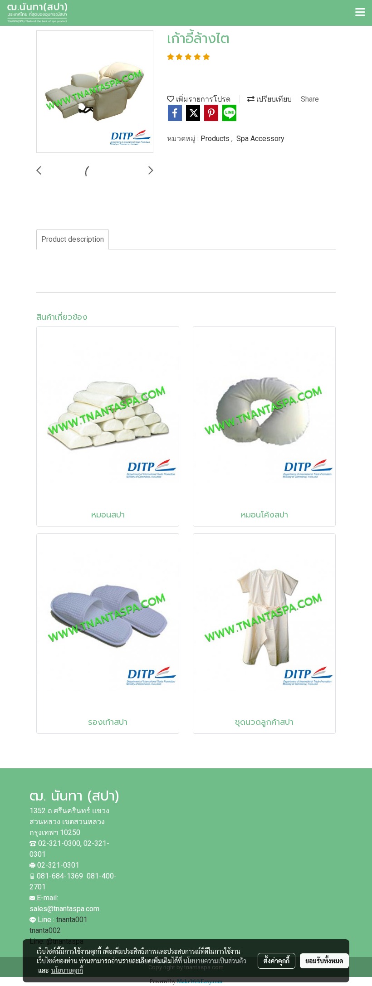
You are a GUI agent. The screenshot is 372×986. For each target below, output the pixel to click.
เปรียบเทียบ (273, 99)
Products (216, 138)
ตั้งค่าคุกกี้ (276, 961)
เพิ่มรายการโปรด (202, 99)
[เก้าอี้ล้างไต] (95, 92)
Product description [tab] (72, 239)
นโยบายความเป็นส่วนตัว (214, 961)
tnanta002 (46, 930)
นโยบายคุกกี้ (67, 970)
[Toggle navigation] (360, 13)
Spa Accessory (260, 138)
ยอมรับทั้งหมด (324, 961)
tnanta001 (72, 919)
